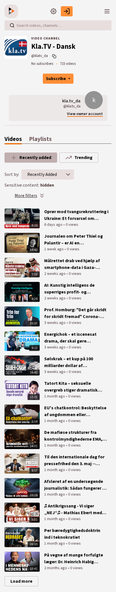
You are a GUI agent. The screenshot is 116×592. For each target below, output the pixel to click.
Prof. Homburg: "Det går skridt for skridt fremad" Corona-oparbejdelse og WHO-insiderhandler (75, 313)
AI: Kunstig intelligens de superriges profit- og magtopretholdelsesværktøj (73, 288)
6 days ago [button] (53, 224)
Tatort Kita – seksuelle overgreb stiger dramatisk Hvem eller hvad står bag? (71, 387)
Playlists (40, 139)
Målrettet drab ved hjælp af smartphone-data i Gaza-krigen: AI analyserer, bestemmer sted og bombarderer (72, 264)
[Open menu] (107, 11)
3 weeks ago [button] (55, 323)
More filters (26, 196)
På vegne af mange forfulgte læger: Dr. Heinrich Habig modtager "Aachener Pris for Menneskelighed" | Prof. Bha (73, 558)
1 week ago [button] (54, 249)
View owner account (85, 114)
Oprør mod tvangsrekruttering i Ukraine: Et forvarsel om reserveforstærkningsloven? (76, 215)
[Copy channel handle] (55, 56)
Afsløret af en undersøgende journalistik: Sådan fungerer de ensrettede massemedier (75, 485)
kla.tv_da (71, 101)
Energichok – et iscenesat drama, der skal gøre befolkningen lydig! (70, 337)
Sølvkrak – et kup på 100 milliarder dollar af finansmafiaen (68, 362)
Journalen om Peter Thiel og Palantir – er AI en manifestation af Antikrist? (73, 239)
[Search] (12, 25)
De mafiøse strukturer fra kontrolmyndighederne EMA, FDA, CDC (73, 436)
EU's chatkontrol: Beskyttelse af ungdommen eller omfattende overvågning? (75, 411)
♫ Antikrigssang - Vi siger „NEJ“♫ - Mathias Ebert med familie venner (73, 509)
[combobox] (42, 174)
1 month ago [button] (55, 396)
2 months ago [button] (56, 568)
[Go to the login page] (67, 11)
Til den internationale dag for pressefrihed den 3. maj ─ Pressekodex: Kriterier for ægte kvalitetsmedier (74, 460)
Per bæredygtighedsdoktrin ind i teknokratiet (72, 533)
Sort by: (12, 174)
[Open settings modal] (53, 11)
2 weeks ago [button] (55, 274)
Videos (13, 139)
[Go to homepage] (12, 11)
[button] (68, 174)
